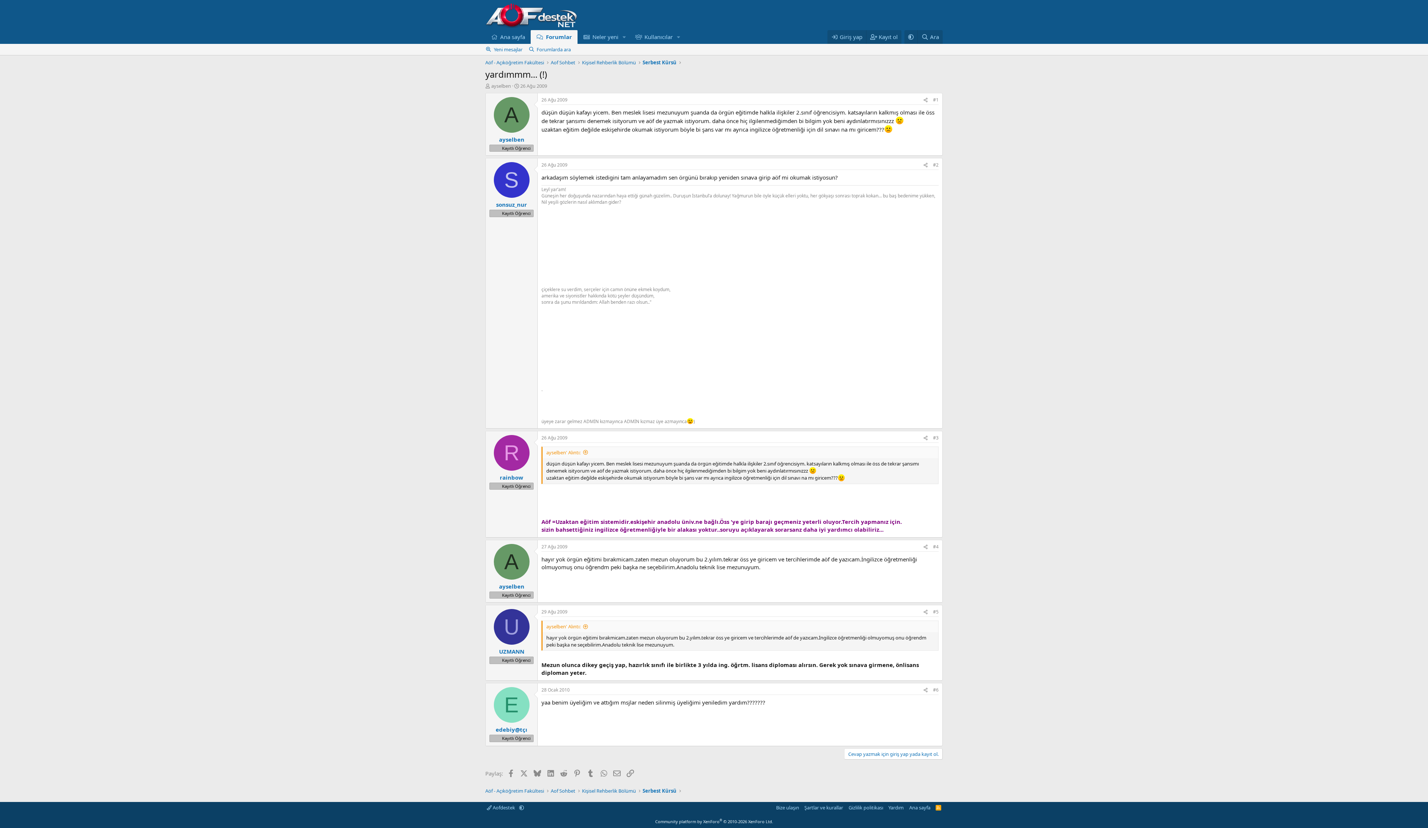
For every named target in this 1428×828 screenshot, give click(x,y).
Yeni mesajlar (508, 49)
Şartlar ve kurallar (823, 807)
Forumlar (559, 37)
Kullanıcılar (658, 37)
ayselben (501, 86)
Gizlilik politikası (866, 807)
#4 (936, 547)
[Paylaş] (925, 100)
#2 (936, 165)
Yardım (896, 807)
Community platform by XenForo (714, 821)
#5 (936, 612)
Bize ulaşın (787, 807)
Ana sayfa (512, 37)
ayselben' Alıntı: (563, 452)
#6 (936, 690)
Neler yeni (605, 37)
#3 (936, 438)
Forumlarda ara (554, 49)
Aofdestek (504, 807)
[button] (624, 37)
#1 (936, 100)
